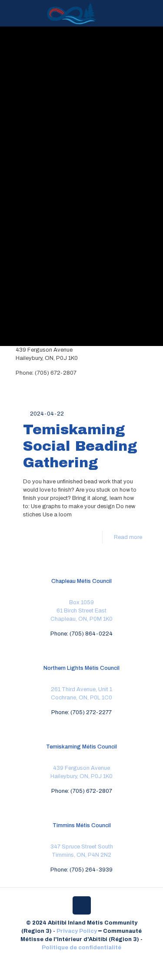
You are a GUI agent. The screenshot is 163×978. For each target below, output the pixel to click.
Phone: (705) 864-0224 (81, 634)
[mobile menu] (151, 13)
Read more (128, 537)
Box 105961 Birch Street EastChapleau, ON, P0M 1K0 (81, 610)
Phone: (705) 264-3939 (81, 870)
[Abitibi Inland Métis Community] (72, 13)
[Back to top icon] (82, 905)
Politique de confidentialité (81, 948)
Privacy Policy (77, 931)
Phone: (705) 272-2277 (81, 712)
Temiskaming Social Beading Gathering (80, 446)
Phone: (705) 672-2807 (81, 791)
